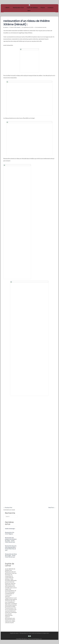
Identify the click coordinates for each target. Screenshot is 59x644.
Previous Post (7, 507)
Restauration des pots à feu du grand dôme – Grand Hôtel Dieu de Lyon (10, 548)
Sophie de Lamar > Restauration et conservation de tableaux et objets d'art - (30, 633)
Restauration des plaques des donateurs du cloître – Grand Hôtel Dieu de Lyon (11, 540)
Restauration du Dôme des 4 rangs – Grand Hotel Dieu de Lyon (11, 555)
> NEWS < (7, 7)
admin (6, 27)
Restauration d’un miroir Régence (9, 533)
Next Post (51, 507)
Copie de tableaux (32, 7)
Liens (29, 10)
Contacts (50, 7)
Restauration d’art (18, 7)
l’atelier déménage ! (10, 528)
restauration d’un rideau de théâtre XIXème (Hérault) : (26, 22)
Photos (43, 7)
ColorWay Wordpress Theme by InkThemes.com (29, 638)
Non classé (17, 27)
